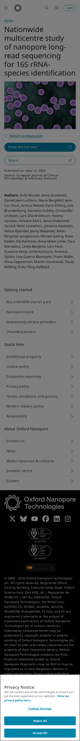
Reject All (40, 721)
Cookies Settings (40, 708)
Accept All (40, 733)
